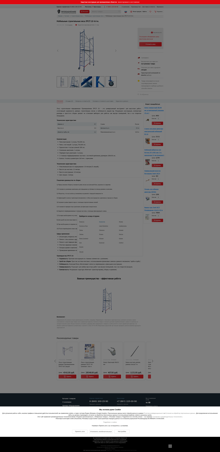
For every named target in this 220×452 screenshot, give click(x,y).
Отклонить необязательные (101, 431)
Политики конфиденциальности (154, 413)
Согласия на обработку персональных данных (180, 413)
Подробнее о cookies (110, 422)
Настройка (122, 431)
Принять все (80, 431)
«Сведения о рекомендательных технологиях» (167, 417)
